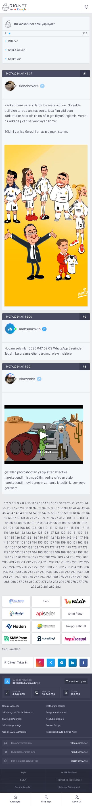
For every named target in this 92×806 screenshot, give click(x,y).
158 (57, 542)
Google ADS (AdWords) (14, 731)
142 (51, 537)
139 (34, 537)
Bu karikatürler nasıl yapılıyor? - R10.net (14, 6)
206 (79, 557)
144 (63, 537)
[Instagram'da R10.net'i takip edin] (40, 663)
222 (87, 562)
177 (79, 547)
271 (43, 581)
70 (27, 518)
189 (63, 552)
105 (16, 527)
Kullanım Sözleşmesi (69, 787)
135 (11, 537)
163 (86, 542)
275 (67, 581)
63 (83, 513)
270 (37, 581)
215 (45, 562)
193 (86, 552)
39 (66, 508)
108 (33, 527)
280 (39, 586)
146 (74, 537)
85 (6, 523)
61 (74, 513)
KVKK (23, 779)
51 (30, 513)
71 (31, 518)
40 (70, 508)
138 (28, 537)
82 (77, 518)
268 (25, 581)
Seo (46, 601)
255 (30, 577)
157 (51, 542)
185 (40, 552)
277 (79, 581)
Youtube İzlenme (55, 718)
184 (34, 552)
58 (61, 513)
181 (17, 552)
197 (24, 557)
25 (4, 508)
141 (46, 537)
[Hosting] (16, 601)
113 (61, 527)
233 (67, 567)
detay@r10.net (79, 760)
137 (23, 537)
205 (72, 557)
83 (82, 518)
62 (79, 513)
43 (83, 508)
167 (24, 547)
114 (66, 527)
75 (48, 518)
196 (18, 557)
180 (11, 552)
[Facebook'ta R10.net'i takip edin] (83, 663)
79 (64, 518)
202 (53, 557)
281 (45, 586)
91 (33, 523)
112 (55, 527)
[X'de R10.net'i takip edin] (51, 663)
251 (5, 577)
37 (57, 508)
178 (85, 547)
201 (47, 557)
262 (73, 577)
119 (6, 532)
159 (63, 542)
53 (39, 513)
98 (64, 523)
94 (46, 523)
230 (49, 567)
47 (13, 513)
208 (5, 562)
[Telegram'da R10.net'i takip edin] (62, 663)
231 (55, 567)
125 (40, 532)
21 (73, 503)
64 (88, 513)
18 (60, 503)
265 (7, 581)
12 (36, 503)
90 (29, 523)
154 (34, 542)
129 (63, 532)
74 (43, 518)
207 (85, 557)
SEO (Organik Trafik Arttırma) (17, 712)
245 (55, 572)
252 (11, 577)
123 (28, 532)
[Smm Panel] (46, 613)
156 (46, 542)
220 (74, 562)
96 (55, 523)
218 (63, 562)
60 (70, 513)
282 (51, 586)
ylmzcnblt (27, 379)
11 (32, 503)
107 (28, 527)
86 (11, 523)
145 (69, 537)
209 (11, 562)
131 (74, 532)
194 (6, 557)
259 (55, 577)
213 (34, 562)
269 (31, 581)
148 (86, 537)
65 (5, 518)
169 (35, 547)
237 (5, 572)
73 (39, 518)
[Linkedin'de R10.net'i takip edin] (73, 663)
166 (18, 547)
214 (40, 562)
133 (85, 532)
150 (11, 542)
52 (35, 513)
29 (22, 508)
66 (10, 518)
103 (4, 527)
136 (17, 537)
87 (15, 523)
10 (29, 503)
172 (52, 547)
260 (61, 577)
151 (17, 542)
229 (43, 567)
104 (10, 527)
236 (86, 567)
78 (60, 518)
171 (47, 547)
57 (57, 513)
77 (56, 518)
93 (42, 523)
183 (28, 552)
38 (61, 508)
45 (4, 513)
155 (40, 542)
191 (74, 552)
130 (68, 532)
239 (18, 572)
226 (24, 567)
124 (34, 532)
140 (40, 537)
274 (61, 581)
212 (28, 562)
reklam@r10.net (79, 743)
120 (11, 532)
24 (86, 503)
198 (29, 557)
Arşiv (23, 772)
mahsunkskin (30, 329)
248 (73, 572)
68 (18, 518)
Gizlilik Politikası (69, 772)
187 (51, 552)
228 (36, 567)
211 (23, 562)
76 (52, 518)
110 (45, 527)
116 (77, 527)
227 (30, 567)
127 (51, 532)
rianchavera (29, 86)
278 (85, 581)
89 (24, 523)
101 (79, 523)
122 (22, 532)
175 (68, 547)
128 (57, 532)
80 (69, 518)
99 (68, 523)
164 (6, 547)
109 (39, 527)
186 (46, 552)
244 (49, 572)
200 (41, 557)
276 (73, 581)
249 (80, 572)
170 (41, 547)
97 (59, 523)
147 (80, 537)
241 (30, 572)
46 (8, 513)
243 (42, 572)
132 (79, 532)
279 (33, 586)
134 (5, 537)
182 (22, 552)
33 (39, 508)
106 (22, 527)
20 (69, 503)
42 (79, 508)
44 (88, 508)
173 (57, 547)
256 (36, 577)
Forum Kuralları (23, 787)
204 (66, 557)
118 (87, 527)
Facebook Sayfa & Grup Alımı (61, 731)
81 (73, 518)
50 (26, 513)
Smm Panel (75, 613)
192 (80, 552)
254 (24, 577)
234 (73, 567)
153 (28, 542)
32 (35, 508)
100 (73, 523)
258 (49, 577)
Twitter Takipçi (53, 725)
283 (58, 586)
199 (35, 557)
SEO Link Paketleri (11, 718)
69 (23, 518)
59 (66, 513)
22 (77, 503)
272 (49, 581)
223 (5, 567)
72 (35, 518)
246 (61, 572)
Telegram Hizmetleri (56, 712)
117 (82, 527)
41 (74, 508)
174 (63, 547)
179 (6, 552)
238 (12, 572)
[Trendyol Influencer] (76, 601)
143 (57, 537)
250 (86, 572)
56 (52, 513)
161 (74, 542)
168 (29, 547)
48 (17, 513)
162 (80, 542)
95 (50, 523)
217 (57, 562)
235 (80, 567)
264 (86, 577)
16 (52, 503)
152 (22, 542)
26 (8, 508)
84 (86, 518)
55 (48, 513)
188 (57, 552)
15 (48, 503)
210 (17, 562)
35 (48, 508)
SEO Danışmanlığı (11, 725)
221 (80, 562)
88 (20, 523)
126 (45, 532)
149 (5, 542)
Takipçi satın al (76, 626)
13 (40, 503)
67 (14, 518)
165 (12, 547)
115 (71, 527)
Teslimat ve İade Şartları (69, 779)
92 (37, 523)
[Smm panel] (16, 638)
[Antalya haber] (46, 626)
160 (69, 542)
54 (44, 513)
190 (69, 552)
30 (26, 508)
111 (50, 527)
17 (56, 503)
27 (13, 508)
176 (74, 547)
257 (42, 577)
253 (18, 577)
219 (68, 562)
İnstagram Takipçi (55, 706)
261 (67, 577)
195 (12, 557)
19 (64, 503)
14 (44, 503)
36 (52, 508)
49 (22, 513)
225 (18, 567)
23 (82, 503)
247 (67, 572)
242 (36, 572)
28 (17, 508)
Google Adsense (10, 706)
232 (61, 567)
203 (60, 557)
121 (17, 532)
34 (44, 508)
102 (84, 523)
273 (55, 581)
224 (12, 567)
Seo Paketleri (11, 649)
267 (19, 581)
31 (30, 508)
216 (51, 562)
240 (24, 572)
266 (13, 581)
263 (79, 577)
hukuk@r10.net (79, 751)
